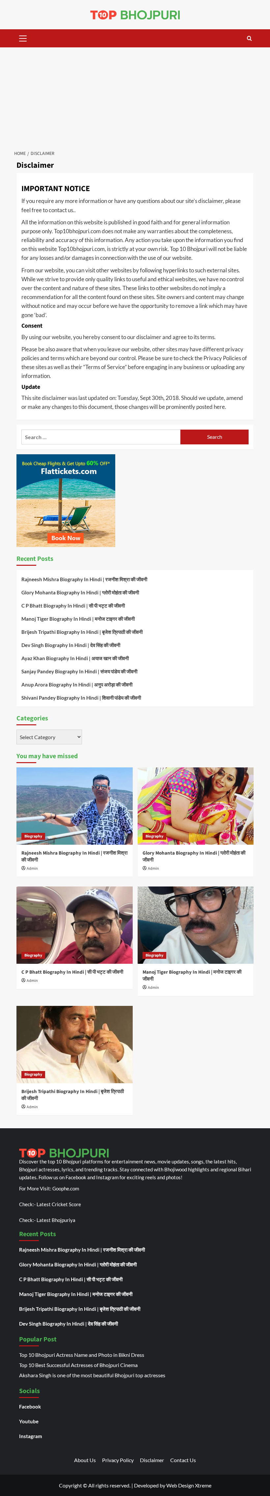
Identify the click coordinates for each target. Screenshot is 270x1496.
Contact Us (183, 1460)
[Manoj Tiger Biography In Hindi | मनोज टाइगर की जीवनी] (196, 925)
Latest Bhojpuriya (56, 1220)
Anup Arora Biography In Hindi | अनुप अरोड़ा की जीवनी (76, 684)
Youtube (29, 1421)
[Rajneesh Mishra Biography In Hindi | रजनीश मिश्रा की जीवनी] (74, 806)
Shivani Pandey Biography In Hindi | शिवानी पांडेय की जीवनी (81, 698)
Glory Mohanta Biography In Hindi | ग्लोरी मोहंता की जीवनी (80, 592)
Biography (33, 836)
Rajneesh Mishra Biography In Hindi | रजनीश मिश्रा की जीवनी (84, 579)
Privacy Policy (118, 1460)
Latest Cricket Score (59, 1204)
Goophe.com (65, 1188)
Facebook (30, 1406)
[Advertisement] (135, 97)
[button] (23, 37)
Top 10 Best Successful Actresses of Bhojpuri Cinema (78, 1365)
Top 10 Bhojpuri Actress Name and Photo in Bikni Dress (81, 1355)
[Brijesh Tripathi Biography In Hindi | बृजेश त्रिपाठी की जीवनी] (74, 1044)
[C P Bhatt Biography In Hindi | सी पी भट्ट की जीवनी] (74, 925)
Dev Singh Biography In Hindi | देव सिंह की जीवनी (70, 645)
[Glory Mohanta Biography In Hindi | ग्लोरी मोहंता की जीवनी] (196, 806)
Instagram (30, 1436)
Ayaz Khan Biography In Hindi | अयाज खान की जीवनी (75, 658)
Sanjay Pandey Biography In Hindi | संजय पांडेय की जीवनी (79, 671)
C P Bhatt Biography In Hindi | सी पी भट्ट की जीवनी (73, 606)
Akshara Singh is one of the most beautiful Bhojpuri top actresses (92, 1375)
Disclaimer (152, 1460)
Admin (32, 868)
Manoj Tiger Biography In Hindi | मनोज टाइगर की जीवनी (78, 619)
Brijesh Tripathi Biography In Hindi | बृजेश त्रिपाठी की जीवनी (82, 632)
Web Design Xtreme (188, 1485)
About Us (85, 1460)
